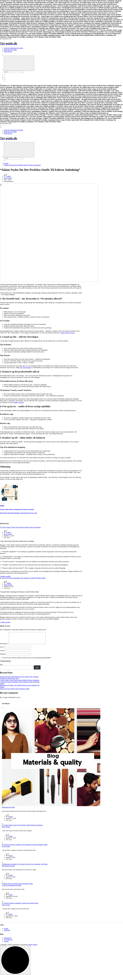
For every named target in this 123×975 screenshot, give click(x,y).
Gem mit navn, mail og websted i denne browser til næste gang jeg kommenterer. (26, 657)
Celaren (6, 941)
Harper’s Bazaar (19, 402)
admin (9, 176)
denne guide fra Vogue (68, 333)
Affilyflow (7, 930)
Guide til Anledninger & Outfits (13, 48)
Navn (2, 647)
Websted (2, 654)
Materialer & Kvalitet (10, 50)
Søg (1, 664)
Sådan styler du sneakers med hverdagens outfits (14, 689)
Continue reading (5, 576)
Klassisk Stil (7, 938)
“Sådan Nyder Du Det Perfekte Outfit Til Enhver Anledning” (22, 165)
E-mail (2, 650)
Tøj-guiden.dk (8, 939)
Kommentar (4, 643)
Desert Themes (32, 944)
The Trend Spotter (25, 367)
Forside (6, 163)
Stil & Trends (8, 51)
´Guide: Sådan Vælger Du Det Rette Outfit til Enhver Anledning (19, 680)
